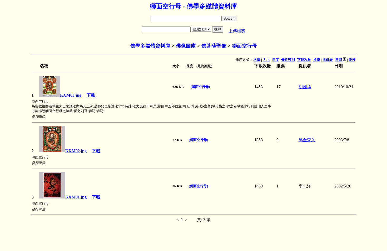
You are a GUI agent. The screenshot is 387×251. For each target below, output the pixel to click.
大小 (266, 60)
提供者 (327, 60)
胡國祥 (305, 87)
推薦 (316, 60)
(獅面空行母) (200, 87)
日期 (338, 60)
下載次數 (304, 60)
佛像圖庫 (186, 46)
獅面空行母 (244, 46)
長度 (275, 60)
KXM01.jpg (76, 197)
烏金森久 (307, 140)
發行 (352, 60)
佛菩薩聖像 (213, 46)
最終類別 (288, 60)
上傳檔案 (237, 31)
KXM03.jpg (70, 95)
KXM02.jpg (76, 151)
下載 (91, 95)
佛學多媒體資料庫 (150, 46)
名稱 (257, 60)
